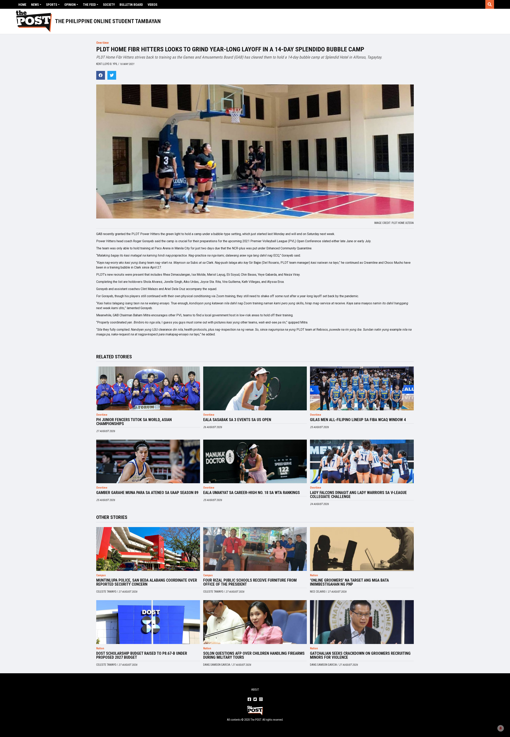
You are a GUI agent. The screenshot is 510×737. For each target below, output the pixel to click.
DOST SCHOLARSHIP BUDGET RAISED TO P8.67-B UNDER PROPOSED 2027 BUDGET (141, 655)
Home (22, 5)
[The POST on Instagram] (261, 700)
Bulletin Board (131, 5)
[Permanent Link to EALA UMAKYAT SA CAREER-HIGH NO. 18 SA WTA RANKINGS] (255, 461)
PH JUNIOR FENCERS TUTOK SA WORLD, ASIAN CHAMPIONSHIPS (134, 422)
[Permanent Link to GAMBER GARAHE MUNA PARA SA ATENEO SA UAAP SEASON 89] (148, 461)
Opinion (70, 5)
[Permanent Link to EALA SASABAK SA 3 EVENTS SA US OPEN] (255, 388)
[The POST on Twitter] (255, 700)
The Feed (89, 5)
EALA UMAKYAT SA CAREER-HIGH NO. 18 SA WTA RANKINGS (251, 493)
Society (109, 5)
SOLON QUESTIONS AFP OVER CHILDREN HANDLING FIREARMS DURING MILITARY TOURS (254, 655)
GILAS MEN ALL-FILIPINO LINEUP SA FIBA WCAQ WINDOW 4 (358, 420)
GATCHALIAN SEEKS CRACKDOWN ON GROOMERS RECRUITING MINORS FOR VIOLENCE (360, 655)
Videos (152, 5)
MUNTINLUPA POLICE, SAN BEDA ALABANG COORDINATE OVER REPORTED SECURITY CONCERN (146, 582)
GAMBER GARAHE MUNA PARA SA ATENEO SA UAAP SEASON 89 (147, 493)
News (35, 5)
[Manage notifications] (500, 728)
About (255, 689)
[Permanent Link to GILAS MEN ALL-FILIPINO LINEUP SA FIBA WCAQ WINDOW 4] (362, 388)
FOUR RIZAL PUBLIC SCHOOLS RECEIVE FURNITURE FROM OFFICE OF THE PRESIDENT (250, 582)
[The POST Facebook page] (249, 700)
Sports (51, 5)
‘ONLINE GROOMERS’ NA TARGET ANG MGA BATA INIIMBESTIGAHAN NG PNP (349, 582)
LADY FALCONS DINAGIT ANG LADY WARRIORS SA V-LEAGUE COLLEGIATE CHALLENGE (358, 495)
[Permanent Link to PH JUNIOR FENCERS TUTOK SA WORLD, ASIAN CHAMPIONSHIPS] (148, 388)
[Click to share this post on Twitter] (111, 75)
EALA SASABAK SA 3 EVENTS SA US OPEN (237, 420)
